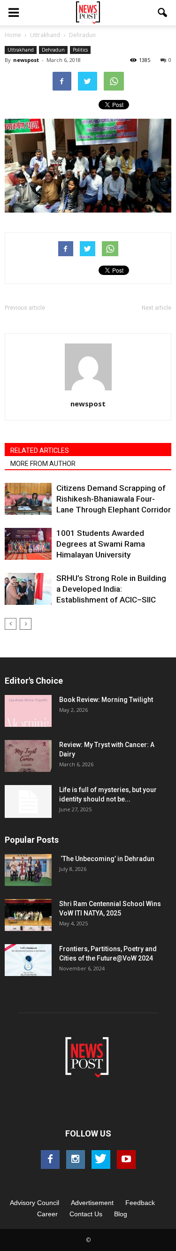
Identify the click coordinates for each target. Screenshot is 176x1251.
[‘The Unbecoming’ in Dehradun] (28, 870)
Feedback (140, 1202)
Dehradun (53, 49)
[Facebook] (50, 1159)
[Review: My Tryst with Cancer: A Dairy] (28, 756)
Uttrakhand (21, 49)
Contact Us (85, 1214)
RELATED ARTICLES (39, 450)
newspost (26, 59)
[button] (163, 12)
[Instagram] (75, 1159)
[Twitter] (101, 1159)
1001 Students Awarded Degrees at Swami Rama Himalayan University (100, 543)
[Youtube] (126, 1159)
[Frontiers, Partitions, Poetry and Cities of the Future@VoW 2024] (28, 960)
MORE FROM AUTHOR (43, 463)
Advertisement (92, 1202)
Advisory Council (34, 1202)
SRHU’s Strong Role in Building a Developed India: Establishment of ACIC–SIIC (111, 588)
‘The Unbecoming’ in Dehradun (106, 858)
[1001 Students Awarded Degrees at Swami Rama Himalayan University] (28, 544)
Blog (120, 1214)
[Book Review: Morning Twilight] (28, 711)
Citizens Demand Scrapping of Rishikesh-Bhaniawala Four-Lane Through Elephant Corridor (113, 498)
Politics (80, 49)
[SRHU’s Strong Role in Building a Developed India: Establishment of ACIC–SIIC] (28, 589)
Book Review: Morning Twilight (106, 699)
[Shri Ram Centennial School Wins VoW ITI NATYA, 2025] (28, 915)
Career (47, 1214)
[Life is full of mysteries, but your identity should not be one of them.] (28, 801)
